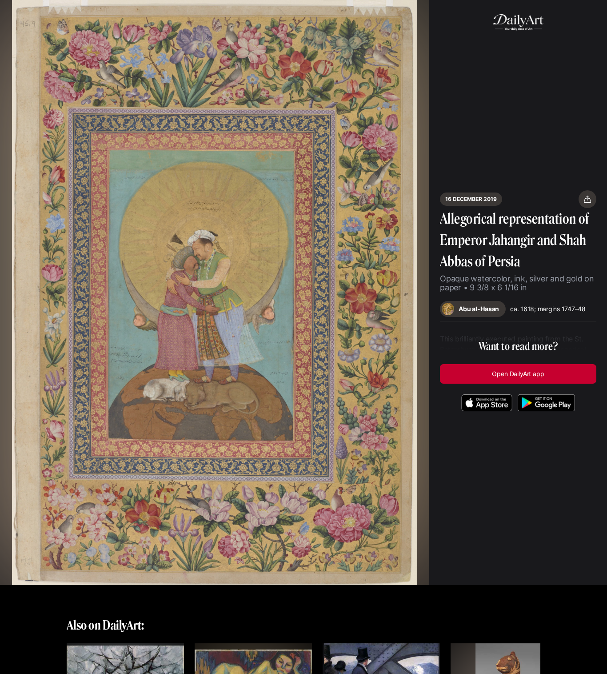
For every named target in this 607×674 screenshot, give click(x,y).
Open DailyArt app (518, 373)
